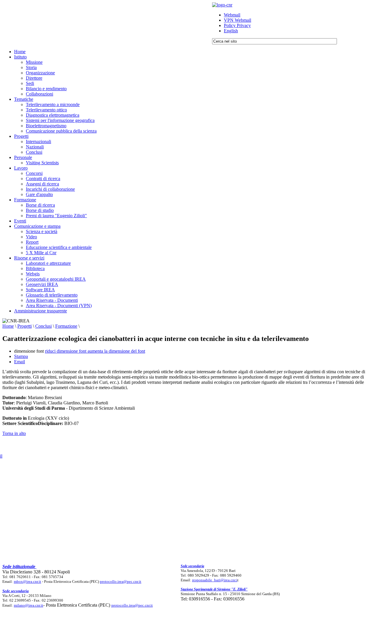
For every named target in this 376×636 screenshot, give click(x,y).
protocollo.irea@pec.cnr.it (120, 581)
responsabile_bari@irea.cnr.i (214, 580)
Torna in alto (14, 433)
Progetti (24, 326)
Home (8, 326)
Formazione (66, 326)
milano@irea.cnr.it (28, 605)
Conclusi (43, 326)
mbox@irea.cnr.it (27, 581)
